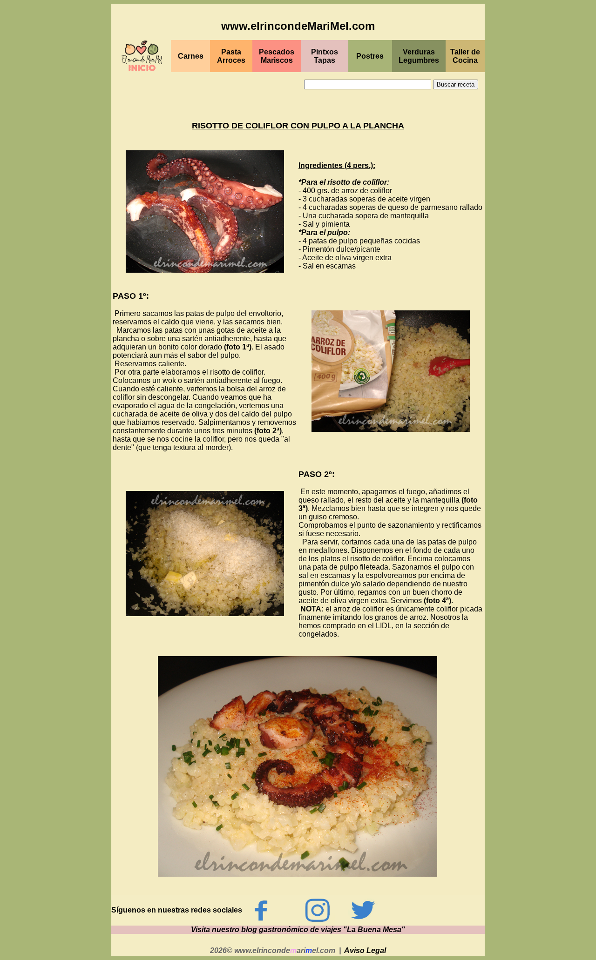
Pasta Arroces (231, 56)
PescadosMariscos (276, 56)
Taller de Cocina (465, 56)
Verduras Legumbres (419, 56)
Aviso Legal (365, 950)
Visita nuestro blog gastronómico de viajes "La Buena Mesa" (298, 929)
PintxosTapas (324, 56)
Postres (370, 56)
